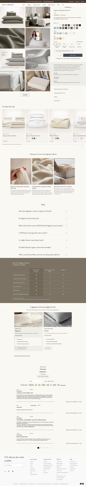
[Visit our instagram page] (9, 471)
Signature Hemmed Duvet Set (33, 135)
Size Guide (78, 41)
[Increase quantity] (60, 55)
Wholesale (59, 467)
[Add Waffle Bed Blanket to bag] (70, 141)
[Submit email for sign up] (23, 465)
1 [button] (38, 447)
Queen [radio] (79, 44)
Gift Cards (72, 467)
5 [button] (47, 447)
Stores (82, 1)
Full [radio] (71, 44)
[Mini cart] (83, 5)
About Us (77, 1)
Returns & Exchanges (47, 467)
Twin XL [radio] (64, 44)
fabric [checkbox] (48, 384)
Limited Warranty (47, 468)
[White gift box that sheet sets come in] (37, 81)
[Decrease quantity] (55, 55)
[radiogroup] (68, 26)
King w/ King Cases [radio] (57, 47)
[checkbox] (55, 50)
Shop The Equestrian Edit (49, 1)
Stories (31, 465)
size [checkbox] (36, 384)
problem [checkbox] (43, 384)
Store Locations (72, 461)
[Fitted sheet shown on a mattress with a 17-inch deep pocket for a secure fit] (12, 81)
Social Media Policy (31, 483)
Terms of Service (15, 483)
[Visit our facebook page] (5, 471)
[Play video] (37, 38)
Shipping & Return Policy (48, 465)
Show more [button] (63, 385)
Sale (63, 4)
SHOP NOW (48, 348)
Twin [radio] (57, 44)
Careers (31, 467)
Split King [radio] (79, 46)
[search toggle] (78, 5)
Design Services (59, 465)
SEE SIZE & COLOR (21, 348)
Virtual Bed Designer (73, 465)
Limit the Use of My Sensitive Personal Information (43, 483)
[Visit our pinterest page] (12, 471)
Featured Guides (60, 479)
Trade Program (59, 461)
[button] (82, 146)
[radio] (55, 25)
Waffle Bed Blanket (54, 135)
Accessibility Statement (23, 483)
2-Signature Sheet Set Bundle (9, 135)
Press (31, 472)
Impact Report (32, 470)
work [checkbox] (59, 384)
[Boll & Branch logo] (8, 5)
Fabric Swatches (73, 468)
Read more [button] (31, 426)
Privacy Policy (59, 470)
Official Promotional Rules (61, 468)
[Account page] (80, 5)
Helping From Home (33, 474)
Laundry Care (46, 472)
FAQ (44, 470)
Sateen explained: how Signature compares (22, 355)
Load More (25, 94)
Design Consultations (73, 463)
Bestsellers (72, 470)
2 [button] (40, 447)
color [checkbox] (39, 384)
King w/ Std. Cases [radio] (64, 47)
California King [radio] (71, 46)
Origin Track (71, 1)
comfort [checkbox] (54, 384)
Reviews (31, 463)
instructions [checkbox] (31, 384)
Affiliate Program (60, 463)
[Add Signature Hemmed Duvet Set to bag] (47, 141)
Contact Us (45, 461)
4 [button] (45, 447)
